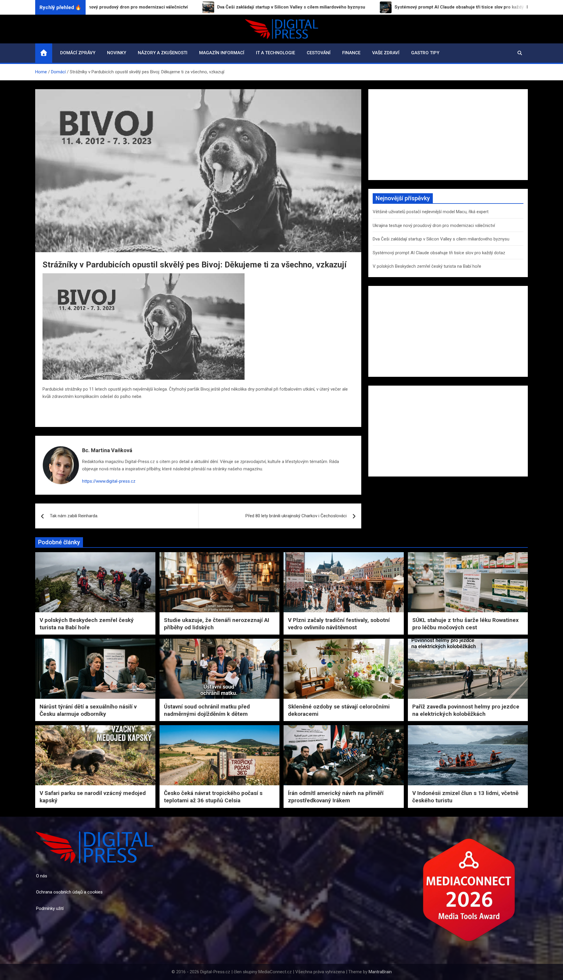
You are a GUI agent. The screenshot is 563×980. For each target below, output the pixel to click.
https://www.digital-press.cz (108, 481)
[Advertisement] (448, 135)
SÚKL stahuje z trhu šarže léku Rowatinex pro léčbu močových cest (465, 624)
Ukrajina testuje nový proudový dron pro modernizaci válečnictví (434, 225)
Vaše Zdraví (385, 52)
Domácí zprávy (77, 52)
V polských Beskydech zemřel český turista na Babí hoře (427, 266)
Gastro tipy (425, 52)
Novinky (116, 52)
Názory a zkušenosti (162, 52)
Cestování (318, 52)
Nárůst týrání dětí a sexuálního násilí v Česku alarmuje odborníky (88, 710)
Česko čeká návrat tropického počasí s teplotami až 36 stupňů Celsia (213, 797)
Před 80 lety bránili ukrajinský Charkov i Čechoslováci (296, 515)
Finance (351, 52)
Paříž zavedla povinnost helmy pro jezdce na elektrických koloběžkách (465, 710)
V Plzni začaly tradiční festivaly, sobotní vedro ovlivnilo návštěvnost (339, 624)
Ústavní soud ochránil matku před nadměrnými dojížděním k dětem (207, 710)
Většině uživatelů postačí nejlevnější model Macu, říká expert (431, 211)
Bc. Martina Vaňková (107, 450)
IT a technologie (275, 52)
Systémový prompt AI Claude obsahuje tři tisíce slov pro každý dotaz (439, 252)
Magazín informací (221, 52)
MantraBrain (380, 971)
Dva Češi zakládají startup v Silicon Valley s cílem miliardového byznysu (441, 239)
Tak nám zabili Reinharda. (74, 515)
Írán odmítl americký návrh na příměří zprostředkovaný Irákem (336, 797)
